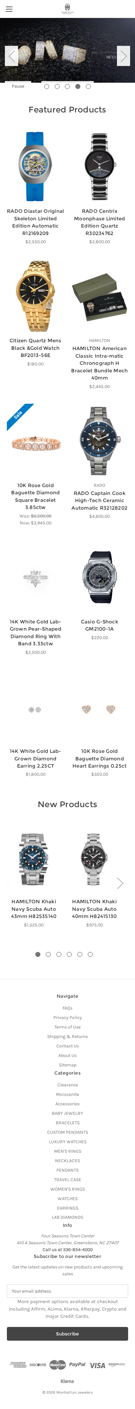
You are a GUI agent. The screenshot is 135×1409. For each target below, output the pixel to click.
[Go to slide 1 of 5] (46, 86)
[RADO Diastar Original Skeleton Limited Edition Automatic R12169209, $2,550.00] (35, 166)
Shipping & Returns (67, 1036)
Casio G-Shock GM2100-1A (99, 625)
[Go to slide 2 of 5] (57, 86)
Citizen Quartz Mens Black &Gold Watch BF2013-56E (36, 347)
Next (123, 56)
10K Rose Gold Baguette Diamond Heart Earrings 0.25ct (99, 758)
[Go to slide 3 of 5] (67, 86)
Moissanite (67, 1094)
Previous (11, 56)
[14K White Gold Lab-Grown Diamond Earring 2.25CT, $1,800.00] (35, 707)
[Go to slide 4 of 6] (69, 954)
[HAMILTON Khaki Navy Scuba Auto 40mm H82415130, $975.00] (94, 859)
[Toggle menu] (9, 9)
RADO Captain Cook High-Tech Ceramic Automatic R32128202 (99, 500)
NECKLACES (67, 1160)
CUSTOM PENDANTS (67, 1132)
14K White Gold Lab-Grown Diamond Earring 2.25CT (35, 758)
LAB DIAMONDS (67, 1217)
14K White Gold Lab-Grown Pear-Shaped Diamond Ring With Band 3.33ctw (35, 633)
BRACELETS (68, 1123)
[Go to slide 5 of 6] (79, 954)
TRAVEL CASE (67, 1179)
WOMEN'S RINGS (67, 1189)
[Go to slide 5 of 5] (88, 86)
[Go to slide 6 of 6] (90, 954)
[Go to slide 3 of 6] (58, 954)
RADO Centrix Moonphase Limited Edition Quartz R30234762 (99, 222)
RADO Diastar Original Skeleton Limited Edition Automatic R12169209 (35, 222)
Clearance (67, 1085)
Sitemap (67, 1065)
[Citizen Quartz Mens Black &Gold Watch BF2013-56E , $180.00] (35, 296)
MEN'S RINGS (67, 1151)
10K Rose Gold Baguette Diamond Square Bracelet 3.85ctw (35, 496)
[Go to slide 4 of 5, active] (77, 86)
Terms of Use (67, 1027)
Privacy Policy (67, 1017)
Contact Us (67, 1046)
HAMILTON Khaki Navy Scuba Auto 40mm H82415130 (94, 908)
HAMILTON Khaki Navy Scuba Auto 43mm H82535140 (34, 908)
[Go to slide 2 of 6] (48, 954)
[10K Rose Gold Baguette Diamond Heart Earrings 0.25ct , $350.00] (99, 707)
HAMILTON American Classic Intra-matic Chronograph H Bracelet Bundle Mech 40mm (99, 363)
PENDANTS (67, 1170)
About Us (67, 1055)
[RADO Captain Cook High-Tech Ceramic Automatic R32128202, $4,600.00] (99, 441)
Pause (18, 86)
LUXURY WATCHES (68, 1142)
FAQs (67, 1008)
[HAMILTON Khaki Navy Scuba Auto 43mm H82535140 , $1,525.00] (34, 859)
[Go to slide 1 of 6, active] (37, 954)
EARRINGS (67, 1208)
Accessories (67, 1104)
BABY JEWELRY (67, 1113)
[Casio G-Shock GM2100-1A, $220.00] (99, 577)
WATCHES (68, 1198)
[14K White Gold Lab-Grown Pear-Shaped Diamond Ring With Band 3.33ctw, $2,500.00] (35, 577)
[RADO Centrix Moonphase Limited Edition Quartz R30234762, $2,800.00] (99, 166)
